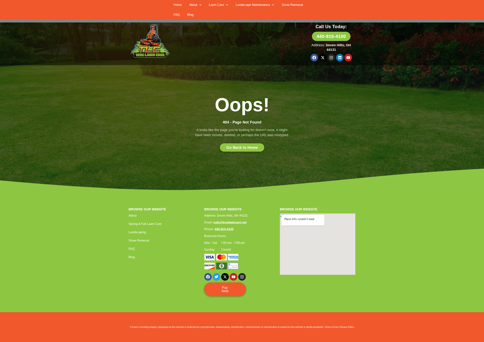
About (193, 5)
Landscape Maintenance (253, 5)
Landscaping (137, 232)
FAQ (176, 14)
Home (177, 5)
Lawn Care (216, 5)
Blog (190, 14)
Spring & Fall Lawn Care (145, 223)
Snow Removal (292, 5)
